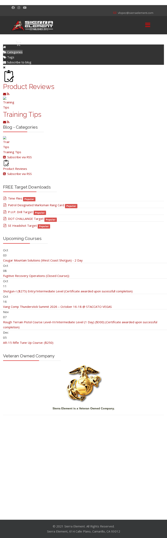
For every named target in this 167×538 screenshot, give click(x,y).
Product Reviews (28, 87)
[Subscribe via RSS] (8, 94)
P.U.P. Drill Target (20, 212)
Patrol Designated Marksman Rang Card (36, 205)
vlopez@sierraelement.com (135, 13)
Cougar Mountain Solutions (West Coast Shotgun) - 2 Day (43, 260)
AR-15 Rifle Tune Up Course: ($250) (28, 343)
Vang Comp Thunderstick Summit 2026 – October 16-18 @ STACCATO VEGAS (57, 307)
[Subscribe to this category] (5, 94)
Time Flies (15, 198)
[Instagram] (19, 7)
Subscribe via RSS (19, 157)
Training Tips (22, 114)
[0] (18, 43)
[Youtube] (24, 7)
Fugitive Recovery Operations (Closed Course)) (36, 276)
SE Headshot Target (22, 225)
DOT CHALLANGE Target (26, 219)
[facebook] (13, 7)
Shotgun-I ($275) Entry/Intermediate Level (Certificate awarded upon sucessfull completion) (68, 291)
